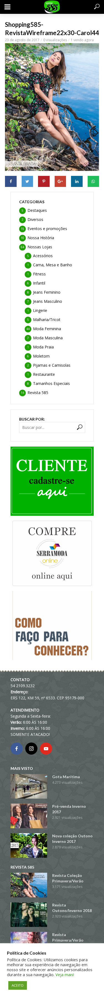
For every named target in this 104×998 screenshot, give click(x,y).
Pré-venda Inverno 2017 (69, 809)
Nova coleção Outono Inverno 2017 (72, 838)
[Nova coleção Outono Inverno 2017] (29, 845)
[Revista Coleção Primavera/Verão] (29, 885)
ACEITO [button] (18, 985)
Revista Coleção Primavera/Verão (67, 878)
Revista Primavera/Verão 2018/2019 (67, 940)
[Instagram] (31, 748)
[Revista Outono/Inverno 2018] (29, 914)
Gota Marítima (66, 776)
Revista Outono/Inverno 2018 (72, 908)
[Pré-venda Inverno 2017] (29, 816)
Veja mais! (64, 974)
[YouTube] (46, 748)
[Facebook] (17, 748)
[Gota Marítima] (29, 786)
